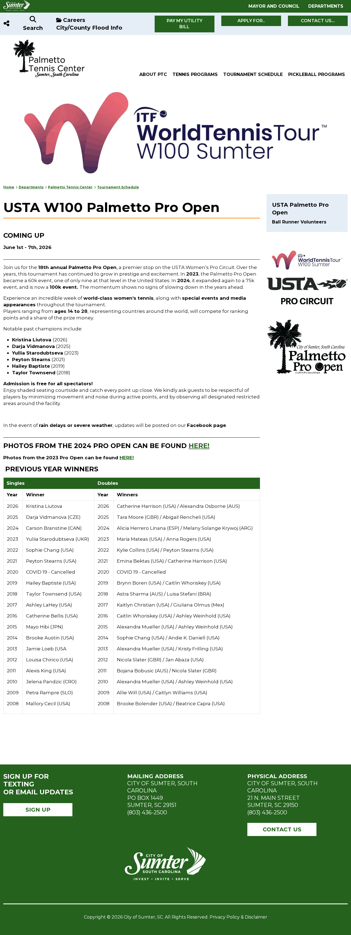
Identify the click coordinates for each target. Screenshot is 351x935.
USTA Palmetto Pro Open (300, 209)
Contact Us (282, 829)
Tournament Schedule (253, 74)
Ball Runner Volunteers (299, 222)
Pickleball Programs (316, 74)
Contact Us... (318, 20)
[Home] (45, 40)
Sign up (38, 809)
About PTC (153, 74)
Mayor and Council (273, 6)
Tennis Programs (195, 74)
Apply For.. (251, 20)
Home (8, 187)
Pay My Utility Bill (184, 23)
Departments (325, 6)
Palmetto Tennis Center (70, 187)
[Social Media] (6, 23)
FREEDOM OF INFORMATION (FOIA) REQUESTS (165, 836)
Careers (74, 20)
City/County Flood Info (89, 27)
